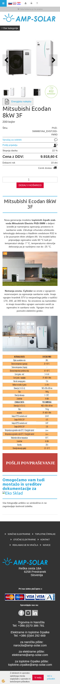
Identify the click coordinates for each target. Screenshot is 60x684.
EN (14, 3)
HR (19, 3)
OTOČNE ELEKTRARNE (24, 539)
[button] (53, 60)
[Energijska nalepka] (7, 101)
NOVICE (46, 545)
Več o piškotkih (51, 677)
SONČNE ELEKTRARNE (19, 534)
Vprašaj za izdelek (12, 139)
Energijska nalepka (21, 101)
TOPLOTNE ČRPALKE (45, 534)
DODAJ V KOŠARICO (30, 185)
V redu (38, 677)
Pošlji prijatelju (10, 145)
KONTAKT (45, 539)
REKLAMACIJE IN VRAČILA (25, 545)
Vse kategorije (10, 28)
